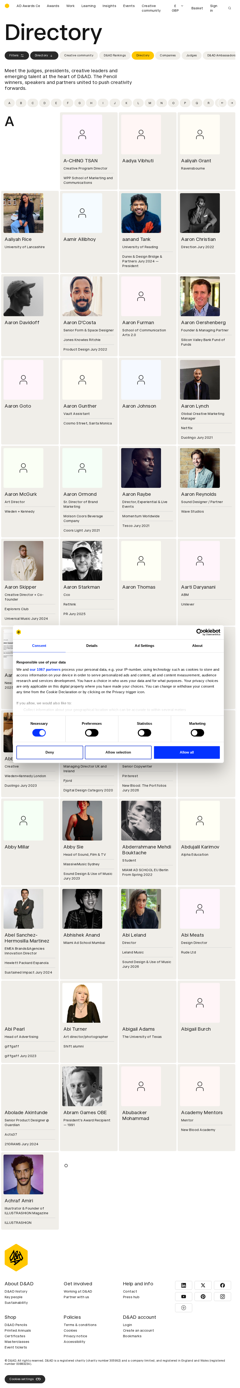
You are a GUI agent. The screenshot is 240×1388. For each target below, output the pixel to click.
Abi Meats (192, 935)
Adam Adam (78, 1200)
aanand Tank (136, 239)
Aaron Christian (198, 239)
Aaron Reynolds (198, 494)
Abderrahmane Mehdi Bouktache (146, 849)
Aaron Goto (18, 406)
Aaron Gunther (80, 406)
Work (70, 6)
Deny (49, 752)
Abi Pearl (15, 1029)
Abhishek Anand (82, 935)
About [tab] (197, 646)
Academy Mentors (202, 1112)
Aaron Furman (138, 322)
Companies (168, 55)
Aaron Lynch (195, 406)
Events (129, 6)
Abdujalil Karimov (200, 847)
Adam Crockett (81, 1372)
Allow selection (118, 752)
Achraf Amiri (19, 1200)
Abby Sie (73, 847)
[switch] (91, 733)
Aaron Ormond (80, 494)
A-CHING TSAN (81, 160)
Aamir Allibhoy (80, 239)
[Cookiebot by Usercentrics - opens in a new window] (199, 632)
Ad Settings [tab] (144, 646)
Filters (14, 55)
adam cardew (196, 1284)
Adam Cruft (135, 1372)
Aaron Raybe (136, 494)
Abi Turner (75, 1029)
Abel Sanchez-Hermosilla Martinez (27, 938)
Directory (41, 55)
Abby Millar (17, 847)
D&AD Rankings (115, 55)
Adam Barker (137, 1200)
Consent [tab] (39, 646)
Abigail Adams (138, 1029)
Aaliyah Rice (18, 239)
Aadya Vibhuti (138, 160)
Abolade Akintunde (26, 1112)
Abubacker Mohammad (135, 1115)
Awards (53, 6)
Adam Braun (77, 1284)
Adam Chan (18, 1372)
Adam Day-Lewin (200, 1372)
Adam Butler (136, 1284)
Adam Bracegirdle (25, 1284)
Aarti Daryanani (198, 587)
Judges (191, 55)
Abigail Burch (196, 1029)
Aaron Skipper (21, 587)
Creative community (151, 8)
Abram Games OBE (85, 1112)
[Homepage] (7, 6)
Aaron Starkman (82, 587)
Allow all (187, 752)
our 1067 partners (45, 669)
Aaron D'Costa (80, 322)
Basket (197, 8)
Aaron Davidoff (22, 322)
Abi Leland (134, 935)
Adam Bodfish (197, 1200)
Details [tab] (92, 646)
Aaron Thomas (138, 587)
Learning (89, 6)
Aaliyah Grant (196, 160)
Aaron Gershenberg (203, 322)
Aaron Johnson (139, 406)
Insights (109, 6)
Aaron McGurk (21, 494)
